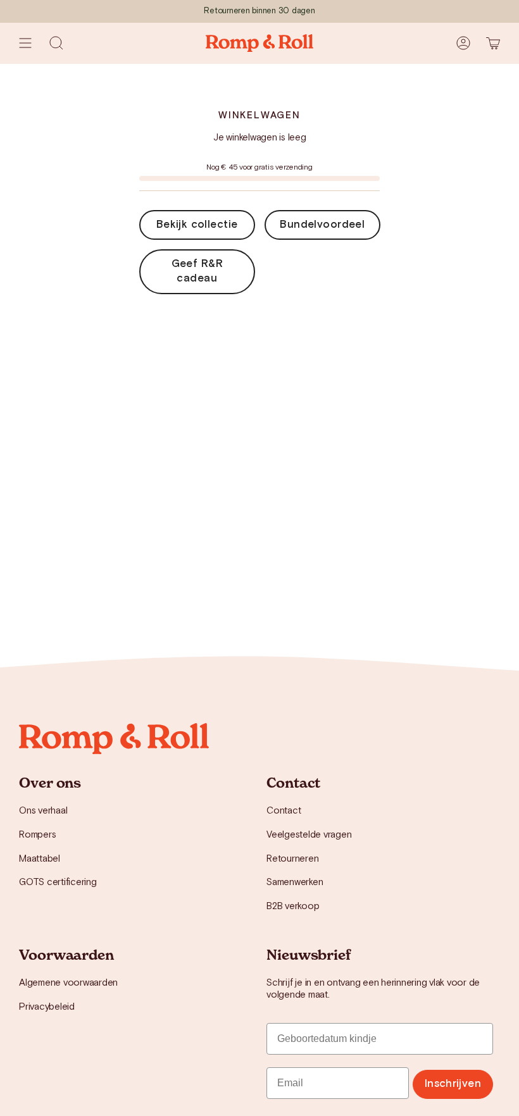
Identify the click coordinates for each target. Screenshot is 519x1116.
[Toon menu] (25, 43)
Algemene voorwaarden (68, 983)
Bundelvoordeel (322, 225)
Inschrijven (453, 1084)
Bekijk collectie (196, 225)
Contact (283, 811)
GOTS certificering (58, 882)
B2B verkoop (292, 906)
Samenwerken (294, 882)
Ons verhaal (43, 811)
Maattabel (39, 859)
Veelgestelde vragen (308, 835)
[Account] (463, 43)
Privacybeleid (47, 1007)
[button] (56, 43)
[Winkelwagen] (493, 43)
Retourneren (292, 859)
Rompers (37, 835)
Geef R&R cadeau (197, 271)
